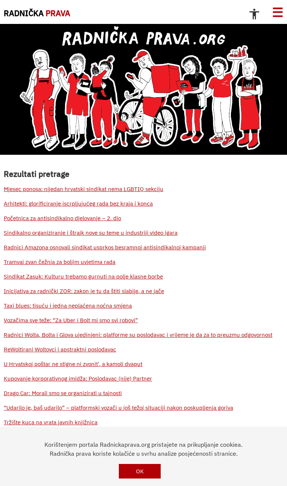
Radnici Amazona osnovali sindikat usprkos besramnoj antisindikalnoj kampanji (105, 247)
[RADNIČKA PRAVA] (143, 89)
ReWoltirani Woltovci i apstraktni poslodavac (60, 349)
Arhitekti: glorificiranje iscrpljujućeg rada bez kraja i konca (78, 203)
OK (140, 471)
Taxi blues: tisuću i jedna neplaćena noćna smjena (68, 305)
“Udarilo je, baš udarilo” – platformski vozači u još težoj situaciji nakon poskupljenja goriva (118, 407)
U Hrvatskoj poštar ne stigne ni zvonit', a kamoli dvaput (73, 363)
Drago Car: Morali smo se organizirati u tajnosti (63, 393)
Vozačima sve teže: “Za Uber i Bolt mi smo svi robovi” (71, 320)
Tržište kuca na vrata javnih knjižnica (51, 422)
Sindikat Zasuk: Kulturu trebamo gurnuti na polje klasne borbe (83, 276)
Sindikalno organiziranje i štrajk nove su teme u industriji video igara (91, 232)
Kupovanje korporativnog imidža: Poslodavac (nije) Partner (78, 378)
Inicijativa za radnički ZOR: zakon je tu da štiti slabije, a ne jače (84, 291)
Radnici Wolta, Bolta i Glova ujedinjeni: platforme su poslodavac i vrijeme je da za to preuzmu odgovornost (138, 334)
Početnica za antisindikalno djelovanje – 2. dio (62, 218)
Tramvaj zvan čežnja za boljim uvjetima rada (59, 261)
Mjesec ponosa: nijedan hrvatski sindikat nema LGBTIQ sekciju (83, 189)
